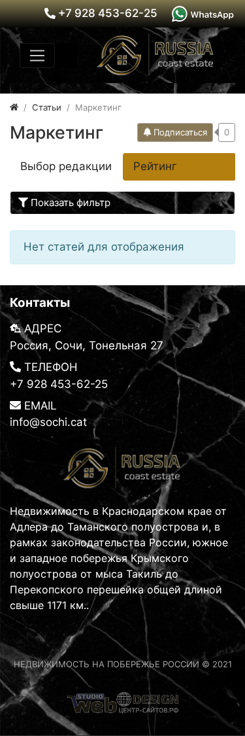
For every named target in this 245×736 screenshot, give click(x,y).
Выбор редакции (66, 166)
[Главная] (14, 107)
